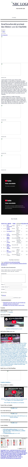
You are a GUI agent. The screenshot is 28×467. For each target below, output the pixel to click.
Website (3, 289)
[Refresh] (3, 295)
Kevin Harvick (8, 234)
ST (3, 223)
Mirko (4, 31)
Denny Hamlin (8, 228)
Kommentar (3, 273)
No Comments (4, 35)
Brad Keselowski (9, 225)
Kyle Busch (9, 231)
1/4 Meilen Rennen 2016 (8, 433)
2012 (5, 262)
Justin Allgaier (8, 247)
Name (2, 284)
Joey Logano (8, 241)
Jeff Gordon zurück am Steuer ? (10, 429)
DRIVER (9, 223)
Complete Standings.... (6, 382)
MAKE (14, 223)
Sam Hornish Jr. (9, 251)
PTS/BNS (23, 223)
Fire (5, 263)
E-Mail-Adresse (5, 287)
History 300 (8, 263)
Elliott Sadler (8, 238)
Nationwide (22, 263)
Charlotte (15, 262)
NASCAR (18, 263)
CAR (6, 223)
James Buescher (9, 245)
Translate (11, 312)
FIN (2, 223)
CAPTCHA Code (16, 297)
